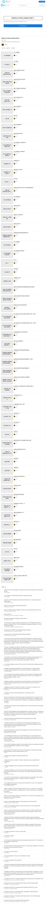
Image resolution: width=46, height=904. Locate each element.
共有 (9, 48)
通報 (14, 48)
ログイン (42, 5)
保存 (4, 48)
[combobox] (25, 5)
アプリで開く (42, 1)
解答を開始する (24, 25)
